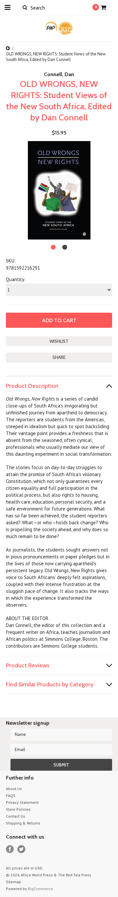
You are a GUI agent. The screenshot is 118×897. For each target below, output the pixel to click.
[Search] (25, 7)
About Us (14, 788)
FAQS (10, 795)
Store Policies (18, 809)
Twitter (21, 849)
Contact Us (15, 816)
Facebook (10, 849)
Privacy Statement (22, 802)
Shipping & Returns (23, 823)
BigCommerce (40, 888)
